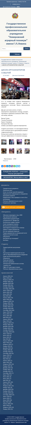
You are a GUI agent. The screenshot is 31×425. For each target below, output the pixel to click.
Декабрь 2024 (7, 305)
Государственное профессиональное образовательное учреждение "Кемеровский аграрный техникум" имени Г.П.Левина (16, 33)
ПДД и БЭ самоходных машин (11, 267)
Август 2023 (6, 333)
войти (18, 6)
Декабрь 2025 (7, 283)
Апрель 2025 (6, 297)
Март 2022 (6, 362)
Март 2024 (6, 321)
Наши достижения (8, 260)
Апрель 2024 (6, 319)
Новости (27, 63)
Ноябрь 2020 (6, 391)
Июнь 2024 (6, 315)
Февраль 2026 (7, 279)
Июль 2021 (6, 376)
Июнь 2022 (6, 357)
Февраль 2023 (7, 344)
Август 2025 (6, 290)
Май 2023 (6, 339)
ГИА (4, 251)
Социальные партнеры (9, 203)
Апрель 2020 (6, 403)
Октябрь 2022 (7, 351)
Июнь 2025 (6, 294)
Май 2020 (6, 402)
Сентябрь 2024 (7, 310)
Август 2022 (6, 355)
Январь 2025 (6, 303)
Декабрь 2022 (7, 348)
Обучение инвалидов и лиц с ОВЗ (12, 215)
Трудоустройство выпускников (11, 247)
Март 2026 (6, 278)
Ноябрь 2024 (6, 306)
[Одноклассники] (5, 166)
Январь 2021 (6, 387)
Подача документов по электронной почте (15, 233)
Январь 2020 (6, 409)
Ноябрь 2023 (6, 328)
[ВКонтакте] (2, 166)
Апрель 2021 (6, 382)
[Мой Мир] (7, 166)
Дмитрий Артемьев (18, 75)
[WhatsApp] (14, 166)
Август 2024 (6, 312)
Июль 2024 (6, 314)
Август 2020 (6, 396)
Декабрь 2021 (7, 367)
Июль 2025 (6, 292)
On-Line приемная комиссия (11, 231)
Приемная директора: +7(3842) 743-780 (16, 1)
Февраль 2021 (7, 385)
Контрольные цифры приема (11, 222)
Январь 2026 (6, 281)
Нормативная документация (11, 218)
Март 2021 (6, 384)
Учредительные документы (10, 188)
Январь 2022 (6, 366)
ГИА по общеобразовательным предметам (15, 254)
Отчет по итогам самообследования (13, 192)
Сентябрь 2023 (7, 332)
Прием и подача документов (11, 229)
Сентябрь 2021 (7, 373)
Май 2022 (6, 358)
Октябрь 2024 (7, 308)
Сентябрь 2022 (7, 353)
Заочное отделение (8, 261)
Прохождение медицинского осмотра (13, 227)
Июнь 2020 (6, 400)
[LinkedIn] (10, 166)
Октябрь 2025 (7, 287)
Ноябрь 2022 (6, 349)
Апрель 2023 (6, 341)
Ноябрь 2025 (6, 285)
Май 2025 (6, 296)
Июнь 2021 (6, 378)
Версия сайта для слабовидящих (14, 207)
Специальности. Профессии (11, 220)
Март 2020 (6, 405)
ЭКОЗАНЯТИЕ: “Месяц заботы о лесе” (15, 177)
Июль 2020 (6, 398)
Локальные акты (7, 190)
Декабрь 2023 (7, 326)
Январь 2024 (6, 324)
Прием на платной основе (10, 235)
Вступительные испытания (10, 226)
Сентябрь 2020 (7, 394)
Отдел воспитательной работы (11, 256)
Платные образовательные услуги (12, 201)
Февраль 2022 (7, 364)
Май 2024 (6, 317)
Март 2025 (6, 299)
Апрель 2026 (6, 276)
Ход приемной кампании (10, 217)
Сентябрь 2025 (7, 288)
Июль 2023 (6, 335)
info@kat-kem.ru (16, 4)
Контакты (5, 240)
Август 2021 (6, 375)
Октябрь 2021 (7, 371)
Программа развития (9, 195)
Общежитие (6, 236)
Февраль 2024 (7, 323)
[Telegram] (19, 166)
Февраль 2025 (7, 301)
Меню (17, 54)
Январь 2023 (6, 346)
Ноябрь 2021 (6, 369)
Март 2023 (6, 342)
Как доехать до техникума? (10, 238)
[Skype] (17, 166)
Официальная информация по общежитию (15, 194)
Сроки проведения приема (10, 224)
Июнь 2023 (6, 337)
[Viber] (12, 166)
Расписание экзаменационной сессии (14, 252)
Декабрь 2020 (7, 389)
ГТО (4, 249)
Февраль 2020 (7, 407)
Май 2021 (6, 380)
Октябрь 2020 (7, 393)
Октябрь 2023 (7, 330)
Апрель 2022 (6, 360)
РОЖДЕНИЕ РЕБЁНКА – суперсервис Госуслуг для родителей (15, 172)
